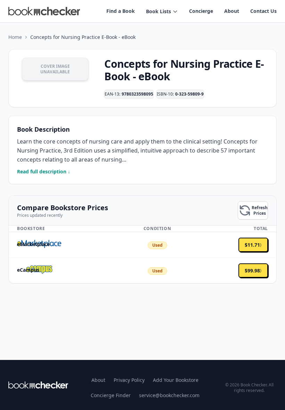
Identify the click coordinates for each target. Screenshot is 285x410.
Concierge (201, 11)
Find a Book (120, 11)
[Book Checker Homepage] (44, 11)
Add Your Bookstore (175, 380)
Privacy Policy (129, 380)
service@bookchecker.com (169, 395)
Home (15, 37)
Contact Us (263, 11)
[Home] (38, 385)
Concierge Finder (111, 395)
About (231, 11)
